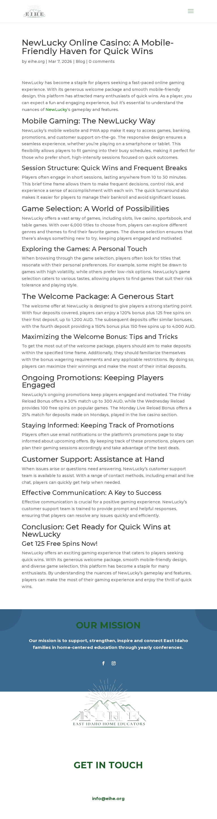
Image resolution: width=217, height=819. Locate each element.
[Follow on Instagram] (114, 663)
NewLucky (56, 109)
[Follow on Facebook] (103, 663)
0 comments (102, 61)
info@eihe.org (108, 798)
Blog (80, 61)
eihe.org (36, 61)
